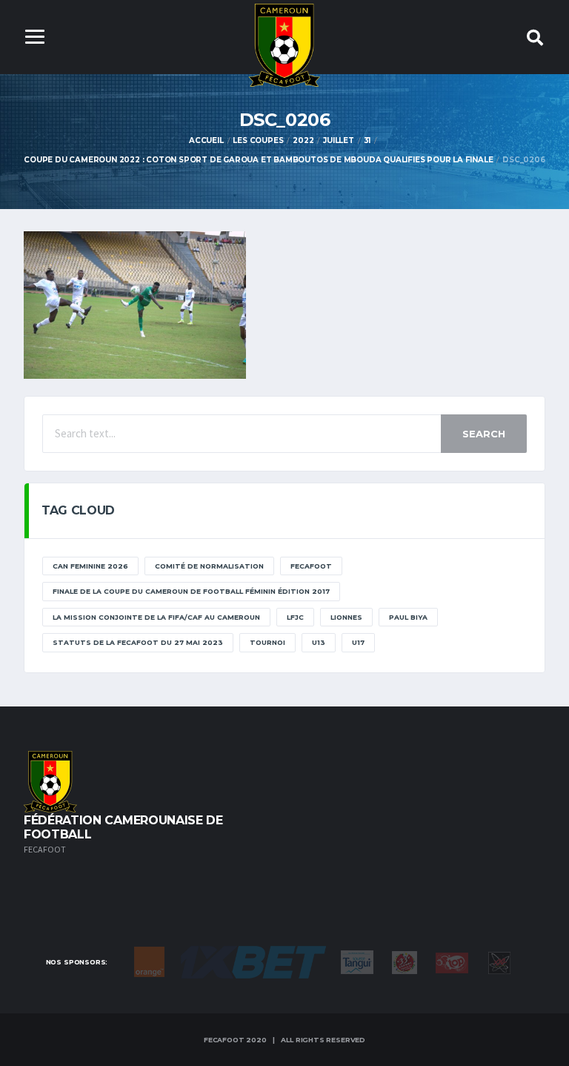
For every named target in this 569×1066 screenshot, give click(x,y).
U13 (318, 642)
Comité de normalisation (209, 566)
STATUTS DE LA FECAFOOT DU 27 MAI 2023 (138, 642)
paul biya (408, 617)
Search (483, 434)
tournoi (267, 642)
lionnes (346, 617)
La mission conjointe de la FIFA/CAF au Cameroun (156, 617)
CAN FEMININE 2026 (90, 566)
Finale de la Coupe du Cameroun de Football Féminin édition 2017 (191, 591)
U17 (358, 642)
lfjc (295, 617)
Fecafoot (311, 566)
